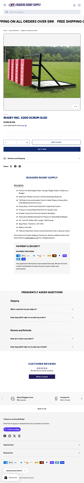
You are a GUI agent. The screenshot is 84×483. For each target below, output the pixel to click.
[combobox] (42, 12)
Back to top (42, 409)
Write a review (42, 377)
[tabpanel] (42, 214)
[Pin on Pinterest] (20, 166)
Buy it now (42, 149)
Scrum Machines (14, 30)
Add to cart (56, 142)
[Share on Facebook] (15, 166)
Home (5, 30)
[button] (79, 5)
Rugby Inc (6, 114)
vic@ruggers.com (32, 238)
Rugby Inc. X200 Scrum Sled (29, 30)
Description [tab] (19, 185)
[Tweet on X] (11, 166)
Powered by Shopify (28, 477)
